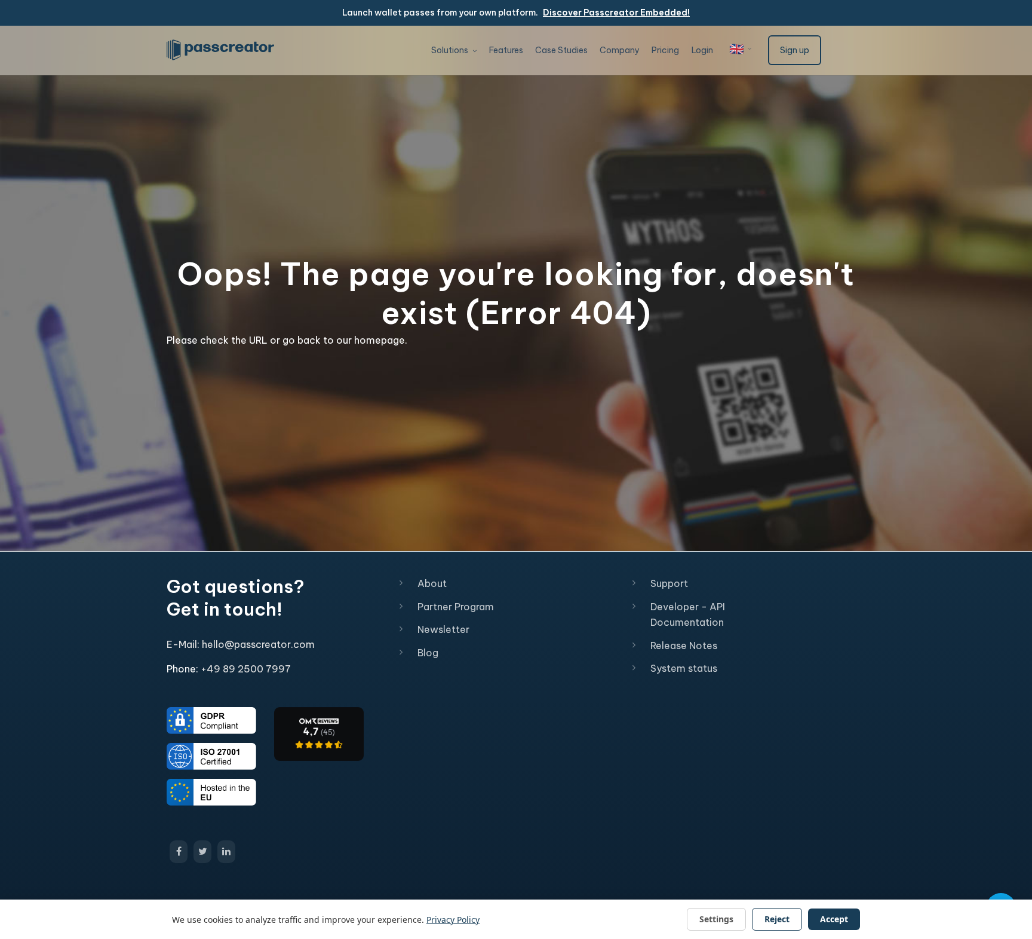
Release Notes (683, 646)
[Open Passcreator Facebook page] (179, 851)
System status (683, 668)
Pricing (665, 50)
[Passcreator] (319, 733)
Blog (427, 653)
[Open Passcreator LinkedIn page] (226, 851)
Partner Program (455, 607)
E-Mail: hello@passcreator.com (241, 644)
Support (669, 583)
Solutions (450, 50)
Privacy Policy (453, 919)
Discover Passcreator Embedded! (616, 12)
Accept (834, 919)
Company (620, 50)
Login (702, 50)
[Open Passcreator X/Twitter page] (202, 851)
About (432, 583)
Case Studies (561, 50)
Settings (716, 919)
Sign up (794, 50)
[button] (740, 49)
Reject (777, 919)
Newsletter (443, 629)
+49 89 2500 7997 (246, 669)
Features (506, 50)
